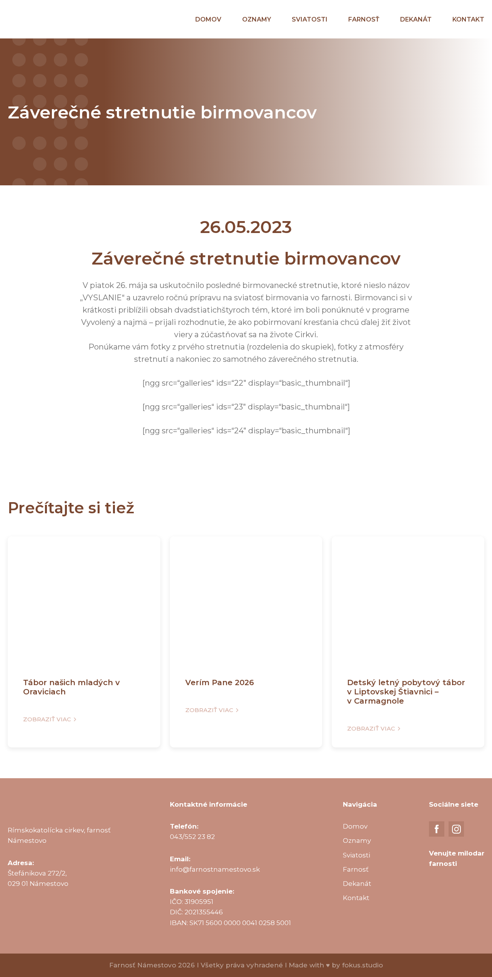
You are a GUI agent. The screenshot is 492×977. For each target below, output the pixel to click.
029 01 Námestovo (38, 883)
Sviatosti (309, 19)
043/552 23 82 (192, 837)
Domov (208, 19)
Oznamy (256, 19)
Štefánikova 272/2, (37, 873)
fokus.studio (362, 965)
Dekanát (416, 19)
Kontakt (468, 19)
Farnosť (363, 19)
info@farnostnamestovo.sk (215, 869)
